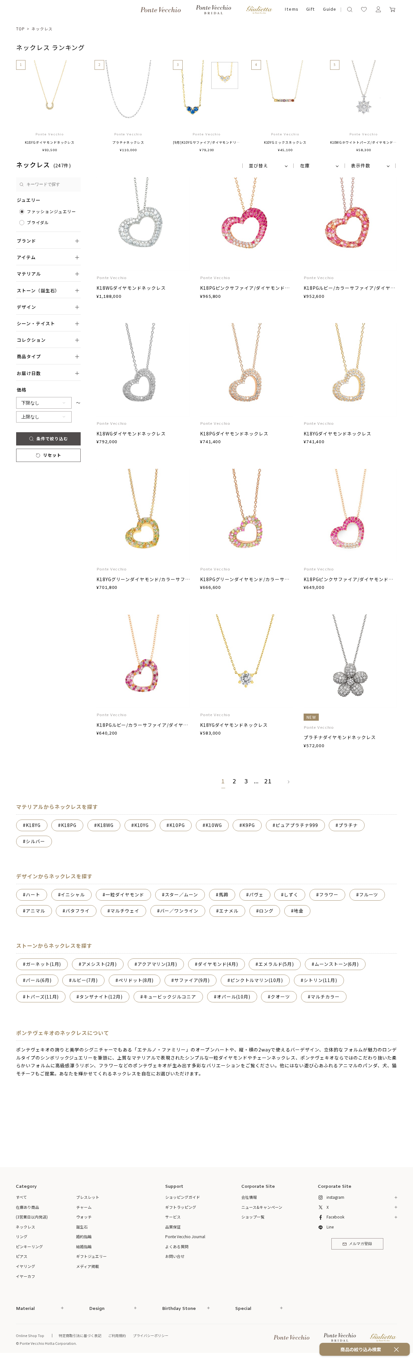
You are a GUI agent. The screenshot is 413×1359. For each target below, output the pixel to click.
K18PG (68, 825)
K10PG (177, 825)
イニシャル (73, 894)
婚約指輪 (84, 1236)
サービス (173, 1216)
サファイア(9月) (192, 980)
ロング (266, 910)
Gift (310, 9)
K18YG (33, 825)
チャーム (84, 1207)
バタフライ (77, 910)
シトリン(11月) (320, 980)
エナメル (228, 910)
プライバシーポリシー (150, 1335)
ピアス (21, 1256)
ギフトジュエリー (91, 1256)
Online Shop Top (30, 1335)
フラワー (328, 894)
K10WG (214, 825)
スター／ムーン (181, 894)
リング (21, 1236)
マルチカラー (325, 996)
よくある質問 (176, 1246)
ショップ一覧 (253, 1216)
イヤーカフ (25, 1276)
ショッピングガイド (182, 1197)
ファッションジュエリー (51, 211)
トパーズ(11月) (42, 996)
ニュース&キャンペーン (261, 1207)
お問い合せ (175, 1256)
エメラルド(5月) (276, 964)
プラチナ (348, 825)
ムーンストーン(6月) (337, 964)
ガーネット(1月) (43, 964)
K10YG (141, 825)
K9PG (248, 825)
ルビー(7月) (85, 980)
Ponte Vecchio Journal (185, 1236)
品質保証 (173, 1226)
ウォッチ (84, 1216)
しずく (291, 894)
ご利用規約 (117, 1335)
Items (291, 9)
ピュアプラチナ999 (297, 825)
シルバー (35, 841)
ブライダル (38, 222)
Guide (329, 9)
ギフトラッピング (180, 1207)
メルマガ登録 (360, 1244)
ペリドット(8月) (136, 980)
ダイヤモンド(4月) (218, 964)
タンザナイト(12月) (101, 996)
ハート (33, 894)
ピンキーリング (29, 1246)
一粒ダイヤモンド (125, 894)
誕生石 (82, 1226)
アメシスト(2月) (99, 964)
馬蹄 (223, 894)
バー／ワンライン (179, 910)
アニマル (35, 910)
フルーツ (368, 894)
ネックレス (42, 28)
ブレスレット (87, 1197)
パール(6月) (39, 980)
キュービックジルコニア (169, 996)
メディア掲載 (87, 1266)
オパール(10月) (233, 996)
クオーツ (280, 996)
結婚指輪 (84, 1246)
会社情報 (249, 1197)
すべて (21, 1197)
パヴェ (256, 894)
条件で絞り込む (52, 438)
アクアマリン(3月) (157, 964)
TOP (20, 28)
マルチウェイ (124, 910)
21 (268, 782)
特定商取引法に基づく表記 (80, 1335)
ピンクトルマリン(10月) (256, 980)
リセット (52, 455)
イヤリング (25, 1266)
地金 (299, 910)
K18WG (105, 825)
